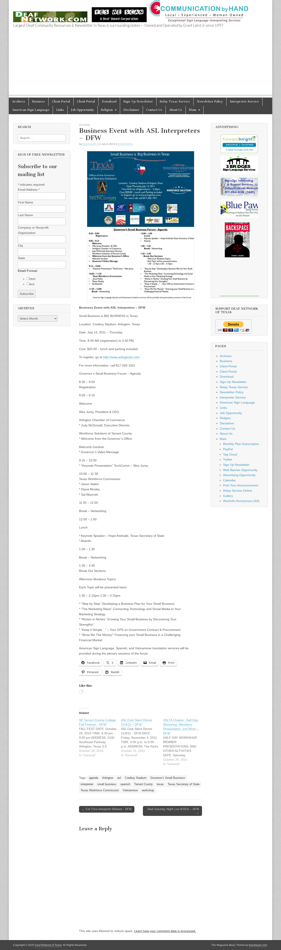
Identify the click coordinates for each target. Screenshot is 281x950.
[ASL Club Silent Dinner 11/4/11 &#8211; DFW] (142, 737)
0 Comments (125, 144)
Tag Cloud (230, 454)
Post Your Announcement (240, 485)
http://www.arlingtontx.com (121, 357)
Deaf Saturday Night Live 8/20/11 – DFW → (173, 811)
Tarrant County (143, 784)
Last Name (25, 215)
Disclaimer (131, 110)
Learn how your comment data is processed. (165, 931)
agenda (93, 777)
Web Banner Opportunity (240, 470)
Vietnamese (130, 790)
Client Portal (61, 101)
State (21, 258)
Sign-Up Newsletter (138, 101)
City (20, 245)
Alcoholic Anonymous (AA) (241, 501)
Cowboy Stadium (135, 777)
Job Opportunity (82, 110)
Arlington (107, 777)
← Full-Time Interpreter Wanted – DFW (106, 809)
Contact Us (154, 110)
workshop (148, 790)
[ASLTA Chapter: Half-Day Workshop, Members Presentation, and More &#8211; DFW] (184, 742)
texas (160, 784)
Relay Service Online (237, 490)
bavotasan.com (258, 945)
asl (119, 777)
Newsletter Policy (210, 101)
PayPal (228, 449)
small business (106, 784)
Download (109, 101)
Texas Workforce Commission (100, 790)
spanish (125, 784)
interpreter (87, 784)
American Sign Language (30, 110)
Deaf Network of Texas (48, 945)
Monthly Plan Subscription (241, 444)
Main (192, 110)
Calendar (229, 480)
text (31, 284)
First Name (25, 202)
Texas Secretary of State (184, 784)
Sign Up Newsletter (236, 464)
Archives (18, 101)
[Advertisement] (140, 64)
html (32, 279)
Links (60, 110)
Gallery (228, 496)
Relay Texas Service (175, 101)
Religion (107, 110)
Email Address (29, 189)
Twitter (227, 459)
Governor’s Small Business (167, 777)
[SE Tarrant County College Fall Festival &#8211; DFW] (100, 737)
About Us (175, 110)
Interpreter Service (244, 101)
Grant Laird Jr (90, 144)
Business (38, 101)
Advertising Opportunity (239, 475)
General (84, 124)
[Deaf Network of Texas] (50, 14)
